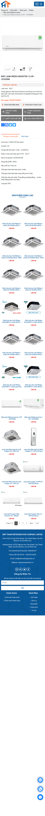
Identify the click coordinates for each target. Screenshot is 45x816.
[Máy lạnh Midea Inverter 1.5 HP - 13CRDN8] (7, 69)
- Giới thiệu (33, 597)
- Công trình (33, 607)
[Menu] (37, 4)
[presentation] (2, 69)
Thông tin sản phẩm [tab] (10, 136)
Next (31, 523)
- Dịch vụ (33, 601)
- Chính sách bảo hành (12, 597)
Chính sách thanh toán (33, 105)
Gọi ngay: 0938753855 (11, 100)
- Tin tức (33, 610)
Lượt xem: (4, 88)
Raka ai (22, 565)
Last (37, 523)
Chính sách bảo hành (11, 105)
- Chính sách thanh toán (11, 601)
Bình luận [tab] (25, 136)
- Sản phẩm (33, 604)
